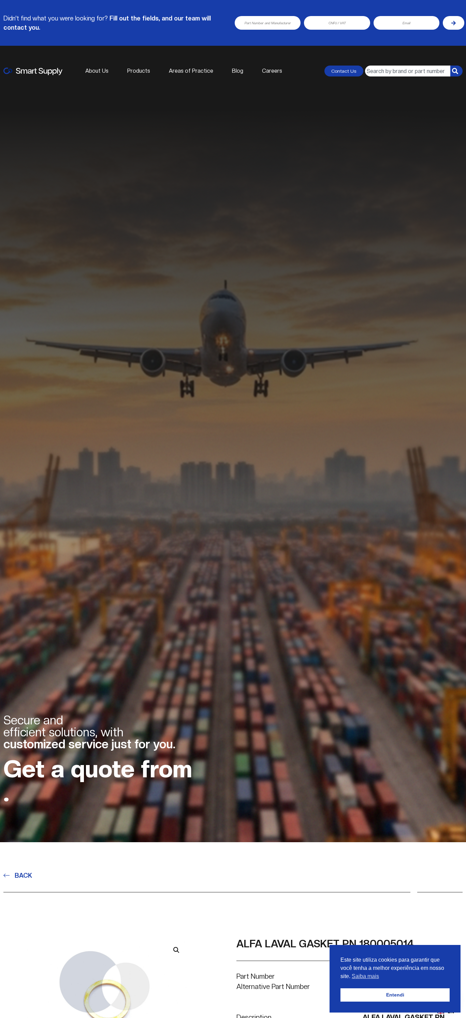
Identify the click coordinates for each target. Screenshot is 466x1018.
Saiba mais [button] (365, 976)
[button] (176, 950)
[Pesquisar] (456, 71)
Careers (272, 71)
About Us (96, 71)
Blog (237, 71)
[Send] (453, 23)
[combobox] (407, 71)
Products (138, 71)
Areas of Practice (191, 71)
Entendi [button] (395, 995)
